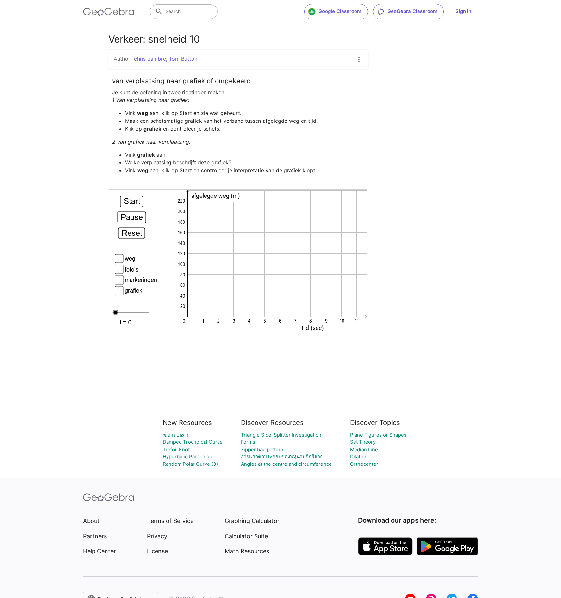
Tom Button (183, 59)
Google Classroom (339, 11)
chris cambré (150, 59)
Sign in (463, 11)
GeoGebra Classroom (412, 11)
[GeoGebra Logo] (108, 12)
